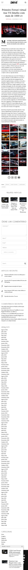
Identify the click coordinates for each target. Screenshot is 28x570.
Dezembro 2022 (5, 415)
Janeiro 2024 (4, 390)
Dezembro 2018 (5, 508)
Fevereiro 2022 (4, 434)
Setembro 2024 (5, 374)
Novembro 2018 (5, 510)
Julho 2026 (3, 331)
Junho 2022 (4, 426)
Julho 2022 (3, 424)
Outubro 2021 (4, 442)
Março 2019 (4, 502)
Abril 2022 (3, 430)
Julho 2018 (3, 517)
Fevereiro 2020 (5, 480)
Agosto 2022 (4, 422)
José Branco (4, 313)
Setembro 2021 (5, 444)
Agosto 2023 (4, 399)
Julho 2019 (3, 494)
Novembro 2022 (5, 417)
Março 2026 (4, 339)
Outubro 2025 (4, 349)
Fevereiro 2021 (4, 457)
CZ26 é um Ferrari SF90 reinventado (15, 551)
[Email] (19, 177)
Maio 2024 (3, 382)
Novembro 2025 (5, 347)
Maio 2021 (3, 451)
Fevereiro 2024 (5, 388)
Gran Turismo (14, 184)
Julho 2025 (3, 355)
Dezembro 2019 (5, 484)
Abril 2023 (3, 407)
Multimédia (4, 540)
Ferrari (7, 184)
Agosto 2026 (4, 329)
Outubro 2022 (4, 419)
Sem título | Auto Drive (6, 306)
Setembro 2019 (5, 490)
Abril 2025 (3, 360)
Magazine (3, 538)
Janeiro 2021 (4, 459)
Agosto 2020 (4, 469)
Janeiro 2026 (4, 343)
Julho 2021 (3, 448)
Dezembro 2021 (5, 438)
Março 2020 (4, 479)
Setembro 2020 (5, 467)
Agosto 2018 (4, 515)
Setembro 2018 (5, 513)
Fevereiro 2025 (5, 364)
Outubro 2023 (4, 395)
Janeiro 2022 (4, 436)
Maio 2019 (3, 498)
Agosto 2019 (4, 492)
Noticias (8, 19)
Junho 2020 (4, 473)
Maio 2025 (3, 359)
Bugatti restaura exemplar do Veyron (13, 286)
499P (17, 64)
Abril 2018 (3, 523)
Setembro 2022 (5, 420)
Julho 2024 (3, 378)
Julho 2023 (3, 401)
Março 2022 (4, 432)
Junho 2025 (4, 357)
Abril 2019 (3, 500)
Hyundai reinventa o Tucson (11, 296)
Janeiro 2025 (4, 366)
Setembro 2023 (5, 397)
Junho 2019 (4, 496)
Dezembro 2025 (5, 345)
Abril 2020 (3, 477)
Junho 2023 (4, 403)
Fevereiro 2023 (4, 411)
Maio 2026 (3, 335)
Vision (3, 186)
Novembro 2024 (5, 370)
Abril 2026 (3, 337)
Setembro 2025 (5, 351)
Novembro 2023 (5, 393)
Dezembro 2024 (5, 368)
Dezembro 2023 (5, 391)
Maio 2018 (3, 521)
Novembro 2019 (5, 486)
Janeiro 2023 (4, 413)
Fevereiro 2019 (4, 504)
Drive (2, 534)
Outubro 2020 (4, 465)
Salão (2, 544)
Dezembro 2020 (5, 461)
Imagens (3, 536)
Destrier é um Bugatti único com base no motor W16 (15, 562)
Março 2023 (4, 409)
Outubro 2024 (4, 372)
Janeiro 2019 (4, 506)
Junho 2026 (4, 333)
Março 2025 (4, 362)
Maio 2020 (4, 475)
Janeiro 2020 (4, 482)
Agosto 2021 (4, 446)
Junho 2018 (4, 519)
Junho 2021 (4, 450)
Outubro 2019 (4, 488)
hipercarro (22, 184)
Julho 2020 (4, 471)
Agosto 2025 (4, 353)
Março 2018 (4, 525)
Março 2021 (4, 455)
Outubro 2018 (4, 511)
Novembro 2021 (5, 440)
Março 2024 (4, 386)
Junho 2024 (4, 380)
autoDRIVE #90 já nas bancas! (16, 313)
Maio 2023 (3, 405)
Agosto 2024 (4, 376)
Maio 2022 (3, 428)
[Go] (26, 2)
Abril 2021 (3, 453)
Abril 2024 (3, 384)
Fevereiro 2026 (5, 341)
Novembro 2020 (5, 463)
